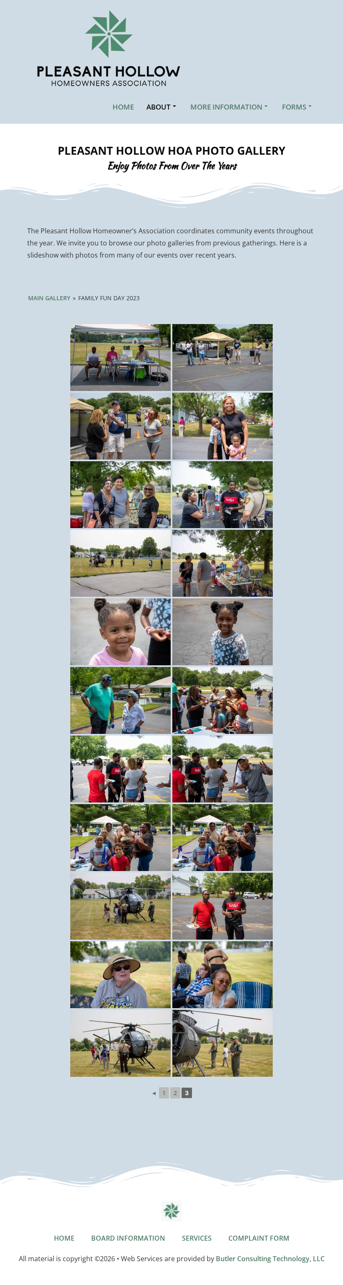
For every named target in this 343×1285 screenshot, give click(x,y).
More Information (226, 107)
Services (197, 1238)
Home (123, 107)
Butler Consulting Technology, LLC (270, 1258)
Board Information (128, 1238)
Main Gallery (49, 298)
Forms (294, 107)
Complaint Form (258, 1238)
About (158, 107)
